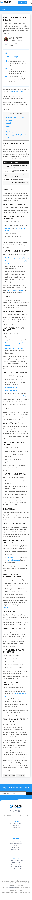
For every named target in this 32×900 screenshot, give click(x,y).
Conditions (9, 132)
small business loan (16, 91)
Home (3, 8)
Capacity (9, 123)
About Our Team (16, 862)
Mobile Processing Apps (16, 843)
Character (9, 120)
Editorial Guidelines (16, 864)
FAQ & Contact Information (16, 860)
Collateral (9, 129)
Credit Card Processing (16, 823)
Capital (8, 126)
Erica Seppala (14, 39)
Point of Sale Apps (16, 847)
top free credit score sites (15, 290)
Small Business (16, 834)
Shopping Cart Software (16, 851)
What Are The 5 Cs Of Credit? (15, 117)
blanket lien (10, 557)
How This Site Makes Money (16, 868)
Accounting (16, 829)
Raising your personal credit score (17, 258)
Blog (7, 8)
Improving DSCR (11, 387)
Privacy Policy (16, 870)
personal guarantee (13, 560)
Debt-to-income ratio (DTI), (14, 348)
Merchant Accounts (16, 841)
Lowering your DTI (11, 390)
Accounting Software (16, 849)
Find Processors (23, 2)
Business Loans (13, 8)
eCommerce (16, 831)
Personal (8, 228)
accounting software (20, 396)
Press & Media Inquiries (16, 866)
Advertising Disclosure (11, 887)
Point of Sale (16, 825)
